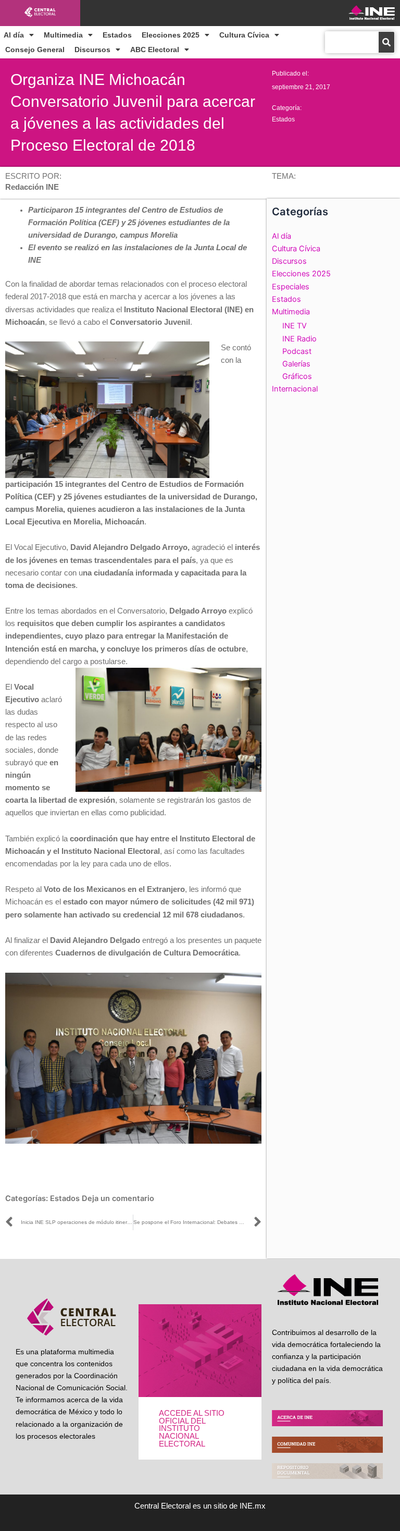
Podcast (296, 351)
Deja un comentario (118, 1198)
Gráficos (297, 376)
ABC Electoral (154, 49)
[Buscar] (386, 42)
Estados (117, 35)
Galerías (296, 364)
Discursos (92, 49)
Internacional (295, 389)
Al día (14, 35)
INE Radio (299, 339)
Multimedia (63, 35)
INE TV (294, 325)
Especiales (290, 286)
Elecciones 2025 (170, 35)
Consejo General (35, 49)
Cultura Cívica (244, 35)
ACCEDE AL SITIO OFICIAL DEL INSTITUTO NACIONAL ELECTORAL (191, 1428)
